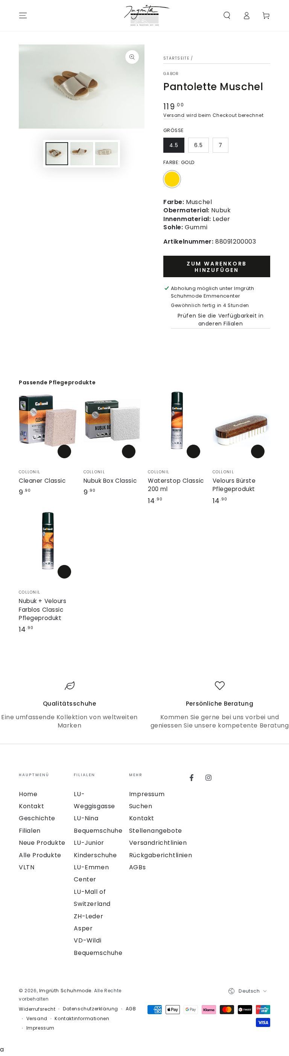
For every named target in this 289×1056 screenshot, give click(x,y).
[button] (227, 15)
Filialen (30, 830)
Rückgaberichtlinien (160, 855)
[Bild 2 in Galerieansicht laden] (81, 153)
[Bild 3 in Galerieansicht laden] (106, 153)
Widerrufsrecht (37, 1009)
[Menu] (23, 15)
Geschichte (37, 818)
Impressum (146, 794)
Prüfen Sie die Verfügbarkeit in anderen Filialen (221, 319)
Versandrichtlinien (158, 842)
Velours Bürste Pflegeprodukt (234, 485)
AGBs (137, 867)
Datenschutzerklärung (90, 1009)
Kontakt (31, 806)
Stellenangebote (155, 830)
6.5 (198, 145)
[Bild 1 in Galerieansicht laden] (57, 153)
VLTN (26, 867)
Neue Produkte (42, 842)
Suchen (140, 806)
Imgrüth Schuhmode (65, 990)
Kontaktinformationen (82, 1019)
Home (28, 794)
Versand (174, 115)
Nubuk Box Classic (110, 481)
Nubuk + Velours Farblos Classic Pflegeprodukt (43, 609)
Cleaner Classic (42, 481)
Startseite (176, 58)
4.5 (173, 145)
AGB (131, 1009)
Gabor (171, 74)
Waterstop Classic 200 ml (176, 485)
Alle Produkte (40, 855)
